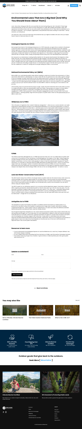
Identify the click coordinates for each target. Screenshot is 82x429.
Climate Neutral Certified (35, 417)
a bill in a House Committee (27, 192)
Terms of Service (48, 278)
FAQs (30, 409)
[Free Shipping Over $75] (31, 337)
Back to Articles (42, 288)
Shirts (56, 416)
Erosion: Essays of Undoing (23, 233)
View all (77, 300)
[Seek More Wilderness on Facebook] (3, 412)
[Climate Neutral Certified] (50, 337)
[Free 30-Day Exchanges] (70, 337)
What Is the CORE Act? (62, 318)
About (49, 5)
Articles (57, 5)
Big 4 (58, 158)
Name (13, 254)
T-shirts (33, 5)
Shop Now (74, 5)
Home (13, 13)
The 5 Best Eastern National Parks (40, 318)
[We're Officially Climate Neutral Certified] (15, 310)
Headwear (42, 5)
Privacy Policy (39, 278)
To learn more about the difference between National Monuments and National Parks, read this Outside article (40, 208)
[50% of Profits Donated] (12, 337)
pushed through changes (39, 58)
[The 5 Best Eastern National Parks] (41, 310)
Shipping (31, 413)
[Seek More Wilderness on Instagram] (6, 412)
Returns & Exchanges (33, 411)
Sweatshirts (57, 420)
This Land (55, 234)
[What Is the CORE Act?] (67, 310)
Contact (31, 407)
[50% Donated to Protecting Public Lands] (60, 382)
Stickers (56, 418)
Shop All (24, 5)
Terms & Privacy (32, 415)
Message (13, 260)
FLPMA (37, 162)
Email (42, 254)
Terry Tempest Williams (38, 109)
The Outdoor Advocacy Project (22, 235)
